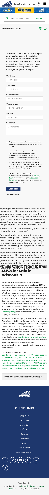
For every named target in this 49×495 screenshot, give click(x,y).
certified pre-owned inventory (32, 337)
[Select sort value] (45, 28)
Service (24, 434)
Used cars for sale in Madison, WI (31, 360)
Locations (24, 438)
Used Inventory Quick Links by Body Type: (23, 376)
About (24, 443)
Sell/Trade (24, 429)
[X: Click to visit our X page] (12, 460)
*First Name (10, 76)
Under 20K (24, 425)
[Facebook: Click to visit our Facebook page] (5, 460)
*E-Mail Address (12, 95)
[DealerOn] (24, 483)
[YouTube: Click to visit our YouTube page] (20, 460)
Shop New (24, 415)
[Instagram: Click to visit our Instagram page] (36, 460)
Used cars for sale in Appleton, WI (17, 355)
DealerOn (25, 486)
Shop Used (24, 420)
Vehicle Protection (24, 452)
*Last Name (10, 85)
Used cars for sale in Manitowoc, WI (19, 363)
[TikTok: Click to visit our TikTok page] (5, 468)
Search (39, 18)
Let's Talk (13, 189)
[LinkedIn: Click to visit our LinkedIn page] (28, 460)
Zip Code (9, 113)
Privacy (33, 486)
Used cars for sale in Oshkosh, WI (29, 368)
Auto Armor (24, 447)
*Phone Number (12, 104)
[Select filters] (40, 28)
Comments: (10, 123)
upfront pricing (9, 311)
